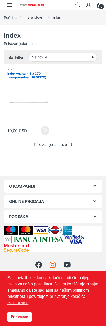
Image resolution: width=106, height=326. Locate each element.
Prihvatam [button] (19, 317)
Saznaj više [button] (17, 302)
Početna (10, 17)
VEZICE (12, 69)
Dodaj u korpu (44, 130)
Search (78, 5)
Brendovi (34, 17)
